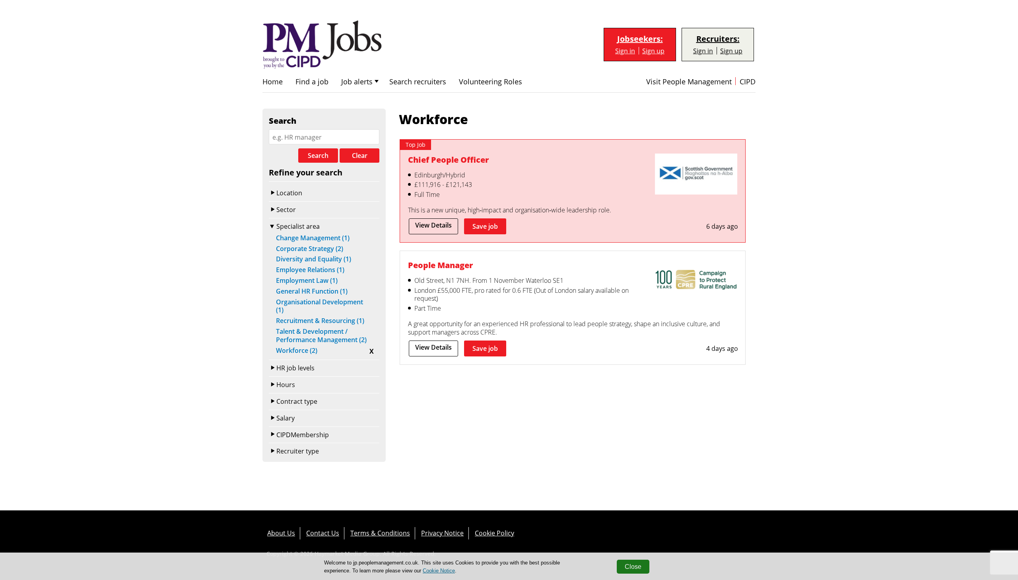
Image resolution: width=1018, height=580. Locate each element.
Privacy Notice (442, 533)
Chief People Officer (448, 159)
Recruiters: (718, 39)
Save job (485, 226)
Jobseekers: (640, 39)
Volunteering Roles (490, 81)
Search (318, 155)
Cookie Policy (494, 533)
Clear (359, 155)
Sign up (653, 50)
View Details (433, 225)
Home (272, 81)
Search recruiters (417, 81)
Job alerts (357, 81)
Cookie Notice (439, 571)
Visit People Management (689, 81)
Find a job (311, 81)
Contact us (322, 533)
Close (633, 566)
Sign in (625, 50)
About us (281, 533)
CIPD (748, 81)
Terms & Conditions (380, 533)
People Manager (440, 265)
